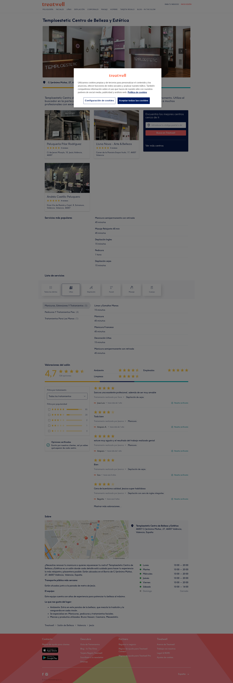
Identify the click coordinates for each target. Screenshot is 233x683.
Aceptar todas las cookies (133, 100)
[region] (117, 87)
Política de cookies (137, 92)
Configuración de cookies (99, 100)
